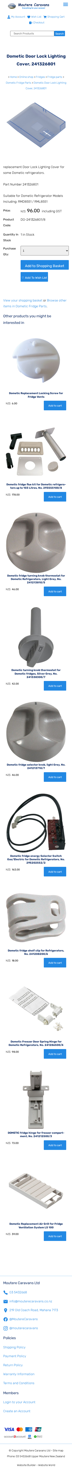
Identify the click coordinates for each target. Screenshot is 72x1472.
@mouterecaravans (23, 1328)
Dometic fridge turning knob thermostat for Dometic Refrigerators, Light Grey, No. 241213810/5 (36, 579)
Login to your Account (19, 1402)
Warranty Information (18, 1374)
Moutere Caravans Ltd (37, 1450)
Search (59, 33)
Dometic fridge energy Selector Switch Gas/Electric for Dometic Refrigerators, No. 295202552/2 (36, 859)
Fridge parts (54, 76)
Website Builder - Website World (36, 1465)
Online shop (26, 76)
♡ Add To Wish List (34, 277)
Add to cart (55, 405)
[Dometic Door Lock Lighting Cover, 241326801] (36, 157)
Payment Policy (14, 1356)
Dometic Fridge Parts (18, 82)
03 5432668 (18, 1292)
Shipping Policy (14, 1347)
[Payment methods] (36, 1432)
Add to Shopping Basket (44, 266)
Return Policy (13, 1365)
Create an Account (16, 1411)
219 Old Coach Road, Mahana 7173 (33, 1310)
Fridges (40, 76)
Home (13, 76)
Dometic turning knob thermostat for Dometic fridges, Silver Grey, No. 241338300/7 (36, 673)
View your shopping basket (22, 300)
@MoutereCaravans (23, 1319)
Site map (58, 1450)
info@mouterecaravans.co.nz (30, 1301)
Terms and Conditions (18, 1383)
